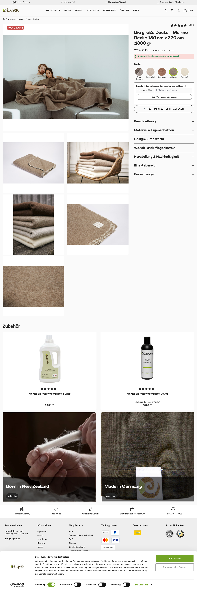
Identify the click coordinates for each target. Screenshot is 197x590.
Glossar (72, 543)
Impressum (42, 532)
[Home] (4, 19)
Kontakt (40, 535)
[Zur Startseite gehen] (11, 10)
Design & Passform (149, 139)
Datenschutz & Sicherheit (81, 535)
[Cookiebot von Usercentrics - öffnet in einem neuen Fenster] (17, 585)
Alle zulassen (174, 558)
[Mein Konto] (178, 11)
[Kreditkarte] (110, 540)
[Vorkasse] (105, 533)
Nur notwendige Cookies (174, 567)
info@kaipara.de (12, 539)
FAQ (71, 539)
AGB (71, 532)
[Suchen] (166, 11)
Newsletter (42, 539)
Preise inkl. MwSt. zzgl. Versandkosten (160, 51)
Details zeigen (141, 585)
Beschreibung (145, 121)
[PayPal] (115, 533)
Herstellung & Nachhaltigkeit (156, 157)
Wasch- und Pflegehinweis (154, 148)
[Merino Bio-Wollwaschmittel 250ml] (147, 358)
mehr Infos (12, 496)
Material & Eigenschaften (154, 130)
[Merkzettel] (172, 11)
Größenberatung (77, 547)
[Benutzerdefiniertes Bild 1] (180, 534)
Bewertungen (144, 174)
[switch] (77, 584)
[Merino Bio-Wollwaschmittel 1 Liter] (49, 358)
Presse (40, 547)
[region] (65, 171)
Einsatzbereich (145, 165)
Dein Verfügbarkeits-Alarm (164, 97)
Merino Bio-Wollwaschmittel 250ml (147, 393)
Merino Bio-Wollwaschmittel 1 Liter (49, 393)
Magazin (41, 543)
